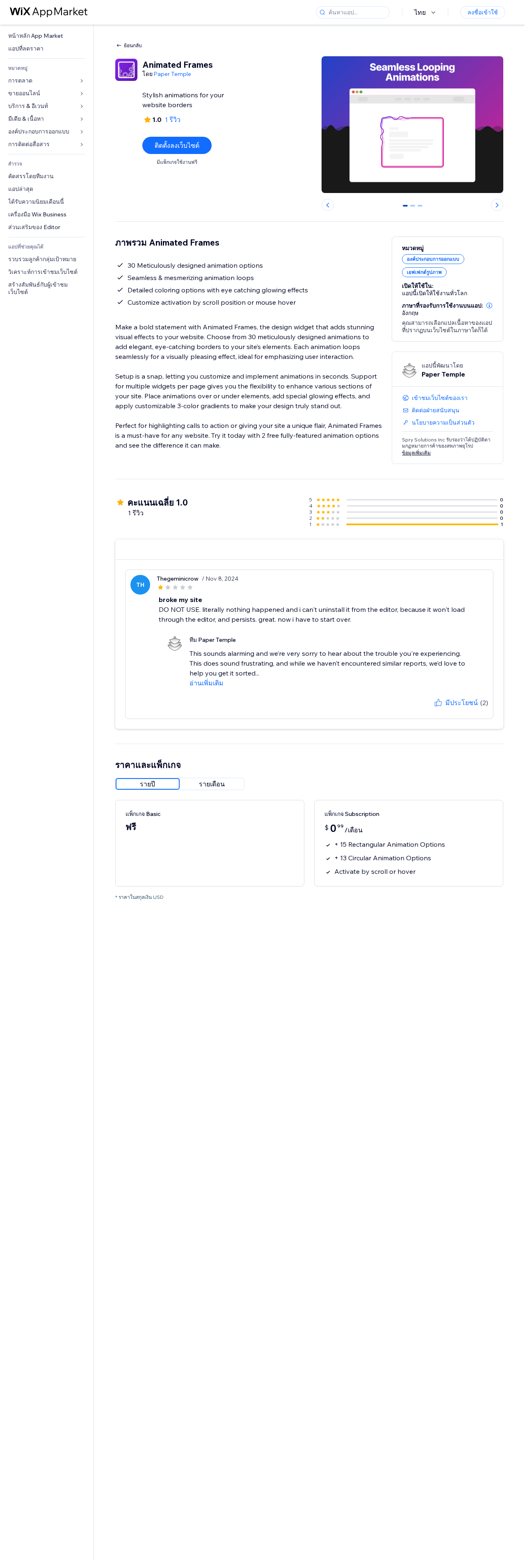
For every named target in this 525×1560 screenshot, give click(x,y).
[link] (47, 36)
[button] (489, 305)
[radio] (148, 784)
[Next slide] (497, 205)
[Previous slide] (328, 205)
